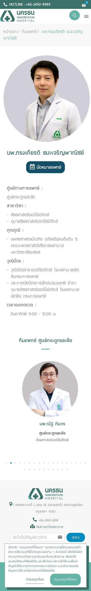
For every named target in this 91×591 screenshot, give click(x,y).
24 (48, 469)
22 (39, 469)
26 (57, 469)
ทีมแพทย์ (29, 31)
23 (43, 469)
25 (53, 469)
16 (76, 463)
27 (62, 469)
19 (25, 469)
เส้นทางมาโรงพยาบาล (49, 527)
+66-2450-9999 (47, 520)
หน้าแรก (10, 31)
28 (67, 469)
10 (48, 463)
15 (71, 463)
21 (34, 469)
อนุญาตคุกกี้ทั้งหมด (65, 579)
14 (67, 463)
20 (29, 469)
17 (81, 463)
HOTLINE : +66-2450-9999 (30, 4)
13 (62, 463)
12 (57, 463)
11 (53, 463)
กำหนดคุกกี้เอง (35, 579)
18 (85, 463)
